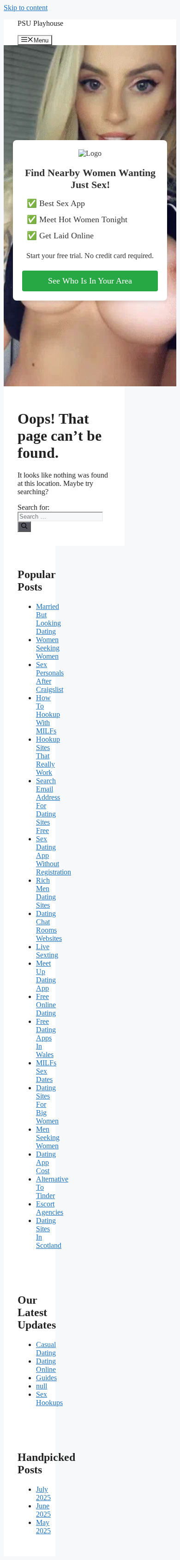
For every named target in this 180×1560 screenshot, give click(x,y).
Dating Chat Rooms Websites (49, 926)
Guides (46, 1378)
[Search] (24, 526)
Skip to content (26, 8)
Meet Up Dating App (46, 975)
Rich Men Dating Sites (46, 892)
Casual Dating (46, 1349)
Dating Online (46, 1365)
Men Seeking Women (48, 1137)
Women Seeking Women (48, 648)
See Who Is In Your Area (90, 280)
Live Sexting (47, 951)
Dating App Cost (46, 1162)
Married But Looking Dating (48, 619)
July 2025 (43, 1493)
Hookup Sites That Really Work (48, 755)
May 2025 (43, 1527)
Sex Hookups (49, 1398)
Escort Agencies (49, 1208)
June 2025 (43, 1510)
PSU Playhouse (40, 23)
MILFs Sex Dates (46, 1071)
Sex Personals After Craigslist (50, 677)
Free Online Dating (46, 1005)
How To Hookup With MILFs (48, 714)
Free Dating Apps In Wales (46, 1037)
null (41, 1386)
